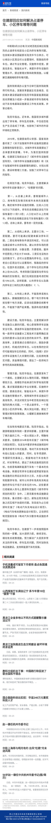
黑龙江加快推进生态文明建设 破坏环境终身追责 (25, 645)
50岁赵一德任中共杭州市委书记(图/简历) (24, 776)
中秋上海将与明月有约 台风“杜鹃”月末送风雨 (25, 749)
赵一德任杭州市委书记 (15, 724)
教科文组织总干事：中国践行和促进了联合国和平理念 (25, 672)
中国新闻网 (37, 39)
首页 (5, 10)
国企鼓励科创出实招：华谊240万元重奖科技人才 (25, 699)
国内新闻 (25, 10)
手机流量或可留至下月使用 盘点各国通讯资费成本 (25, 566)
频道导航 (45, 3)
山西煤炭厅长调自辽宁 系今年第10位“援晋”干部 (24, 592)
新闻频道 (14, 10)
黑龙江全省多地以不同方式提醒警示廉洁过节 (25, 619)
